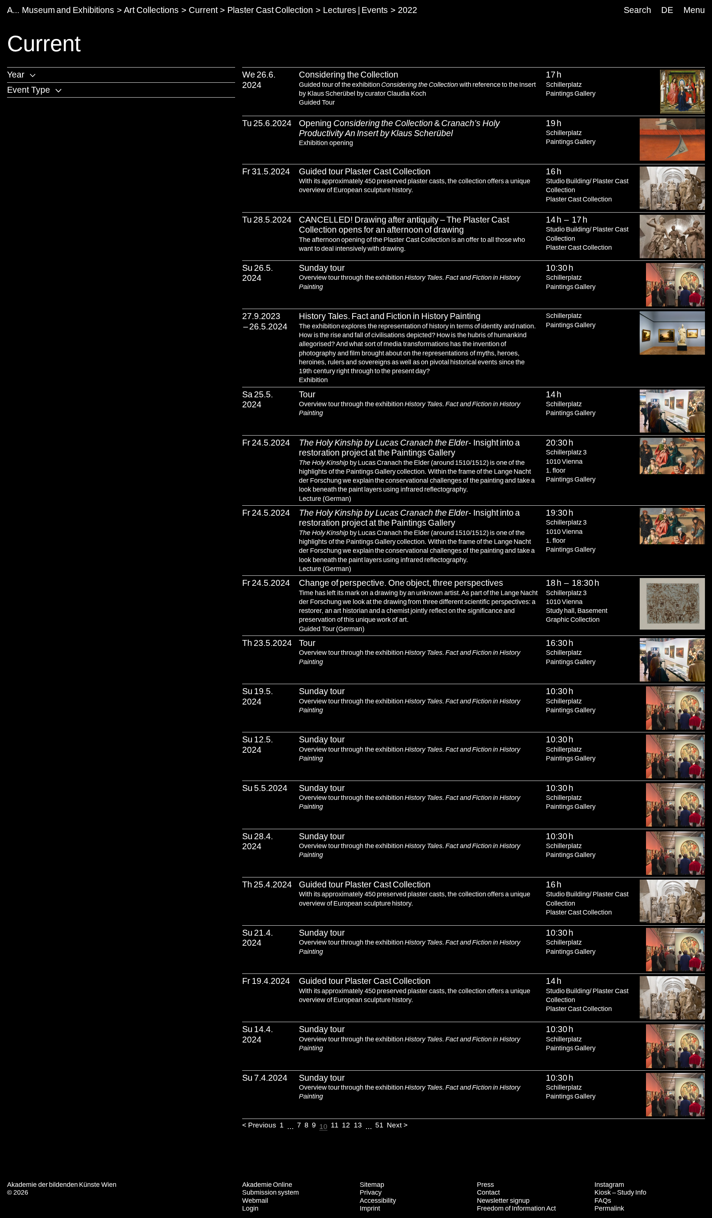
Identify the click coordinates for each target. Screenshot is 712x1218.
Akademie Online (267, 1184)
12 (346, 1125)
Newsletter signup (503, 1200)
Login (250, 1208)
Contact (488, 1192)
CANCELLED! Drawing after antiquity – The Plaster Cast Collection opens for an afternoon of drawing (404, 224)
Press (485, 1184)
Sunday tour (322, 268)
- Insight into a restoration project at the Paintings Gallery (409, 447)
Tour (307, 394)
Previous (262, 1125)
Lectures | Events (355, 10)
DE (667, 10)
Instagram (609, 1184)
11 (335, 1125)
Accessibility (378, 1200)
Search (637, 10)
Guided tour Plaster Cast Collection (365, 171)
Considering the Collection (348, 74)
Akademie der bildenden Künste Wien (61, 1184)
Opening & (399, 128)
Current (203, 10)
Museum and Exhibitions (68, 10)
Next (394, 1125)
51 (379, 1125)
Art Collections (151, 10)
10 (323, 1126)
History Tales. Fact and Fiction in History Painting (390, 316)
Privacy (371, 1192)
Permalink (609, 1208)
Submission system (270, 1192)
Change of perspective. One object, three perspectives (401, 583)
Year (15, 74)
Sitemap (372, 1184)
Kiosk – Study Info (620, 1192)
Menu (694, 10)
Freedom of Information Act (516, 1208)
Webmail (255, 1200)
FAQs (602, 1200)
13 (358, 1125)
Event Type (28, 90)
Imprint (370, 1208)
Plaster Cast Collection (270, 10)
